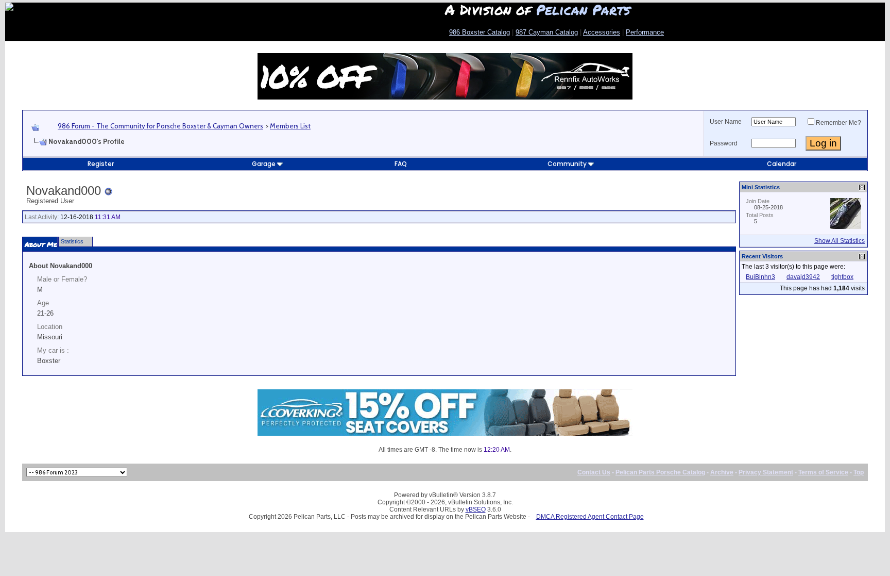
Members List (290, 126)
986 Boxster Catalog (479, 32)
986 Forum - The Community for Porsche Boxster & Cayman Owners (160, 126)
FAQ (401, 163)
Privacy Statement (766, 472)
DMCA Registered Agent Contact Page (590, 516)
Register (101, 163)
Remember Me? (838, 122)
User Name (726, 121)
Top (858, 472)
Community (567, 163)
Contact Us (593, 472)
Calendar (781, 163)
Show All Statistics (839, 240)
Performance (645, 32)
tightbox (842, 277)
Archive (721, 472)
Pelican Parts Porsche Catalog (660, 472)
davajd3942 (803, 277)
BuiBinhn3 (760, 277)
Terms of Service (823, 472)
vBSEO (476, 509)
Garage (264, 163)
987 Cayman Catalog (547, 32)
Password (724, 143)
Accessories (601, 32)
